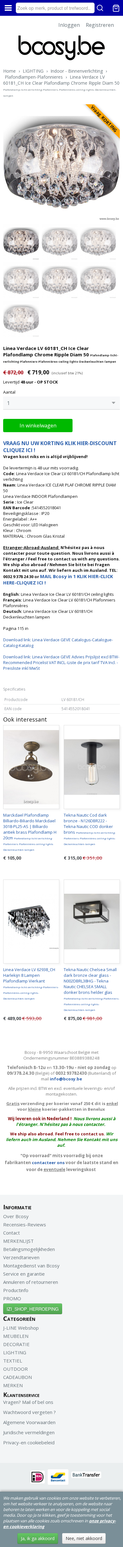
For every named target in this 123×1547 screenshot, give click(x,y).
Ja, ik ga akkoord (38, 1538)
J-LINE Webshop (21, 1328)
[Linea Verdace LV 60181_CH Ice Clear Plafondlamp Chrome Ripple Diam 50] (61, 162)
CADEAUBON (17, 1377)
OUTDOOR (15, 1369)
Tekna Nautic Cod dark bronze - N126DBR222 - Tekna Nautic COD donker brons (90, 829)
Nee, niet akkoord (84, 1538)
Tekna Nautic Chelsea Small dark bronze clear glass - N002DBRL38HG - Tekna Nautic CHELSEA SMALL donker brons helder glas (92, 989)
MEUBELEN (15, 1336)
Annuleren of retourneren (30, 1282)
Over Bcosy (16, 1216)
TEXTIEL (12, 1360)
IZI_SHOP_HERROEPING (33, 1309)
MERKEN (13, 1385)
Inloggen (69, 24)
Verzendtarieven (21, 1257)
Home (9, 71)
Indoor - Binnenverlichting (76, 71)
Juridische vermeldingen (29, 1432)
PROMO (12, 1298)
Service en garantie (24, 1274)
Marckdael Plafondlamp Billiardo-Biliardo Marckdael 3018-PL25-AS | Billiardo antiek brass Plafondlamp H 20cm (29, 831)
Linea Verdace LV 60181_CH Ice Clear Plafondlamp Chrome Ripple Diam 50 (61, 85)
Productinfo (15, 1290)
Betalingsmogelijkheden (29, 1249)
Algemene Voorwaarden (29, 1422)
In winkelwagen (38, 425)
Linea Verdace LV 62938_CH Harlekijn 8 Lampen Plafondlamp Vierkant (31, 983)
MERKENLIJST (18, 1241)
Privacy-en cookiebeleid (29, 1442)
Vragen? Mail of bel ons (28, 1402)
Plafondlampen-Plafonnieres (34, 77)
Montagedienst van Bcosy (31, 1265)
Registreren (100, 24)
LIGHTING (33, 71)
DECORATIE (16, 1344)
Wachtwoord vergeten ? (29, 1412)
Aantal (9, 392)
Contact (11, 1233)
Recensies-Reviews (24, 1224)
